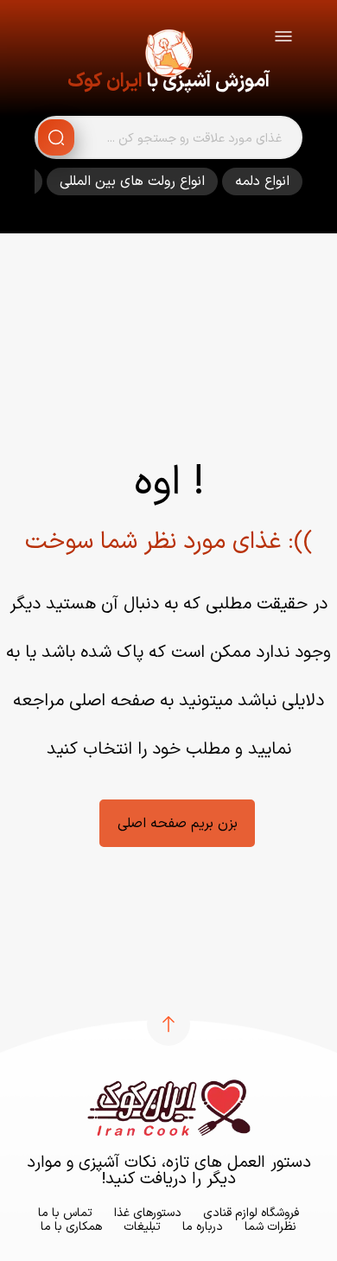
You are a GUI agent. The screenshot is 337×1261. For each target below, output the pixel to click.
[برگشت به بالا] (168, 1024)
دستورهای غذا (147, 1213)
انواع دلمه (262, 181)
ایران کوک (105, 81)
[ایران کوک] (168, 56)
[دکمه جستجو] (56, 137)
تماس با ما (65, 1213)
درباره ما (202, 1227)
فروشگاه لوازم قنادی (251, 1213)
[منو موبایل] (283, 39)
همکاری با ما (71, 1227)
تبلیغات (142, 1227)
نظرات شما (270, 1227)
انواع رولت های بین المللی (132, 181)
